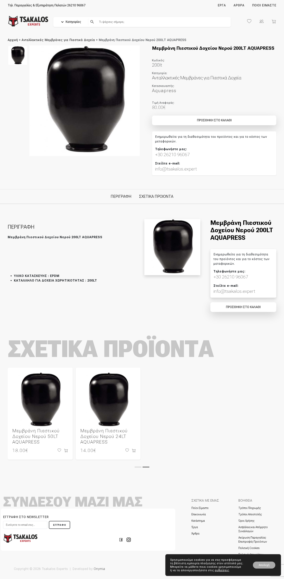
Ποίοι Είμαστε (199, 508)
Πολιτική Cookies (248, 548)
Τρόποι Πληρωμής (249, 508)
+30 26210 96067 (172, 154)
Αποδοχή (264, 565)
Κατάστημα (198, 520)
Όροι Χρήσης (246, 520)
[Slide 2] (146, 467)
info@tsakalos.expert (176, 169)
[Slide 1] (138, 467)
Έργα (194, 527)
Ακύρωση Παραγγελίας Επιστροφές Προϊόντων (252, 539)
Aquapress (164, 90)
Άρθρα (195, 533)
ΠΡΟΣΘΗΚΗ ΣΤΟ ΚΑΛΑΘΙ (214, 120)
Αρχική (13, 40)
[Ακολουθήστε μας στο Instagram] (129, 539)
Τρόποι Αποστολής (250, 514)
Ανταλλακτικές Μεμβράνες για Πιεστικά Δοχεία (58, 40)
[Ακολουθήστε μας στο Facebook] (122, 539)
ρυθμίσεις (222, 570)
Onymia (99, 569)
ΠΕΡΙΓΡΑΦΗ (121, 196)
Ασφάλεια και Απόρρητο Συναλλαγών (253, 529)
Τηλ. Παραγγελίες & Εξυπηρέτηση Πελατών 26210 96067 (46, 5)
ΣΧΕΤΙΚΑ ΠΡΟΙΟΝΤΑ (156, 196)
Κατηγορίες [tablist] (73, 22)
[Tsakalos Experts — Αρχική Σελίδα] (20, 538)
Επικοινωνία (198, 514)
